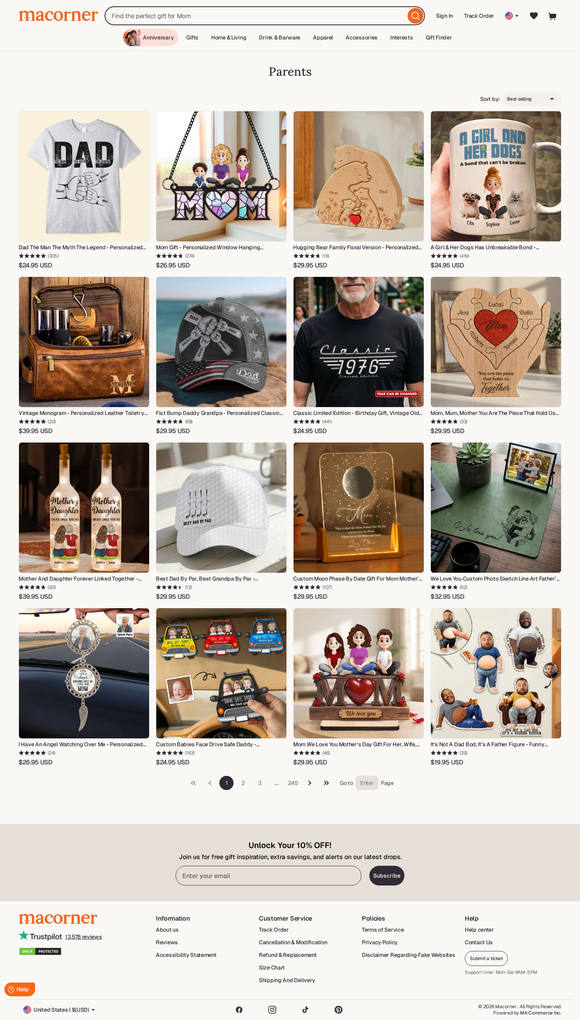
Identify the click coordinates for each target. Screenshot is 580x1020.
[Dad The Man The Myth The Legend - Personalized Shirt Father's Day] (84, 176)
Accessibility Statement (186, 954)
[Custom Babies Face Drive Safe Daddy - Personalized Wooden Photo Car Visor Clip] (221, 673)
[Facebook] (239, 1009)
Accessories (362, 37)
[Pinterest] (338, 1009)
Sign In (445, 18)
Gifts (192, 37)
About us (167, 929)
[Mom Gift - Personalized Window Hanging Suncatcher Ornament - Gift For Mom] (221, 176)
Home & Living (228, 37)
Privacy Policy (380, 942)
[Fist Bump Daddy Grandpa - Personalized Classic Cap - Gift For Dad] (221, 341)
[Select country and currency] (512, 15)
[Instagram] (272, 1009)
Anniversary (158, 37)
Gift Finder (439, 37)
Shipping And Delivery (287, 980)
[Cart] (552, 15)
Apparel (323, 37)
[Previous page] (326, 783)
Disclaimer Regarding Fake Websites (408, 954)
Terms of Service (383, 929)
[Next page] (310, 783)
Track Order (479, 15)
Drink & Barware (279, 37)
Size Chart (272, 967)
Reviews (167, 942)
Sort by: (490, 99)
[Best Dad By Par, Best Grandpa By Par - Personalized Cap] (221, 507)
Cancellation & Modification (293, 942)
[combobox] (265, 15)
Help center (479, 929)
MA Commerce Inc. (540, 1013)
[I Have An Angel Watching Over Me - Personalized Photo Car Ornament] (84, 673)
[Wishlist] (534, 15)
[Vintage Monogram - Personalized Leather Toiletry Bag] (84, 341)
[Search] (415, 16)
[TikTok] (305, 1009)
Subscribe (386, 875)
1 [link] (227, 782)
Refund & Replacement (287, 954)
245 (293, 782)
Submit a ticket (486, 958)
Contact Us (479, 942)
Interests (401, 37)
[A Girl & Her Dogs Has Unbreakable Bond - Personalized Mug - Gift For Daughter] (495, 176)
